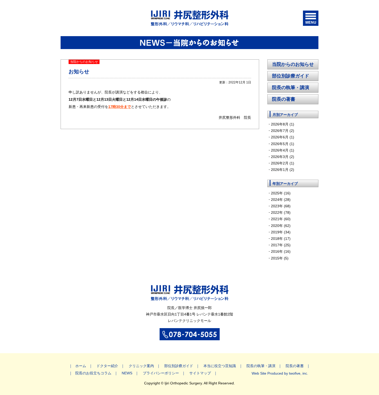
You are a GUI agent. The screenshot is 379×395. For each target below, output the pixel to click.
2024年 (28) (281, 200)
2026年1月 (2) (282, 170)
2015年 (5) (280, 258)
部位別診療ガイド (290, 75)
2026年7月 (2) (282, 131)
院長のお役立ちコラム (93, 373)
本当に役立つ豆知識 (219, 366)
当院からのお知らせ (293, 64)
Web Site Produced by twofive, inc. (280, 373)
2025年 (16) (281, 193)
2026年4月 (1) (282, 150)
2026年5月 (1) (282, 144)
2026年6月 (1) (282, 137)
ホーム (80, 366)
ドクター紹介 (107, 366)
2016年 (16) (281, 251)
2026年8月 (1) (282, 124)
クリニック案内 (141, 366)
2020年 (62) (281, 226)
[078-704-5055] (190, 337)
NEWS (127, 373)
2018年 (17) (281, 238)
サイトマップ (200, 373)
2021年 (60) (281, 219)
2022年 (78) (281, 212)
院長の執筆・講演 (290, 87)
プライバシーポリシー (161, 373)
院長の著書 (283, 99)
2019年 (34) (281, 232)
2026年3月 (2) (282, 157)
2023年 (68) (281, 206)
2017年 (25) (281, 245)
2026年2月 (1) (282, 163)
